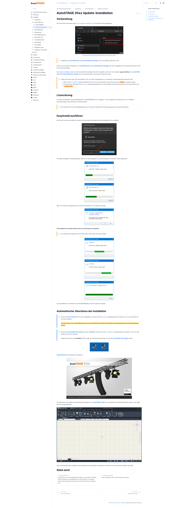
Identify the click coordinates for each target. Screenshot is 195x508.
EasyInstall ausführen (153, 16)
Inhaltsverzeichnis (153, 8)
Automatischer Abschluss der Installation (155, 19)
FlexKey (85, 84)
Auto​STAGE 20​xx (89, 8)
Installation (78, 8)
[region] (40, 259)
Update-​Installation (103, 8)
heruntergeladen (81, 23)
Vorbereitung (151, 11)
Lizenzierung (151, 14)
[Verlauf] (163, 3)
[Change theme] (160, 3)
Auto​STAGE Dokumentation (64, 8)
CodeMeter (75, 82)
